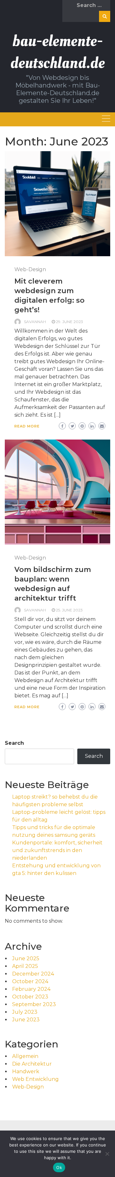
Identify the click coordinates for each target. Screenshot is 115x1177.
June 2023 (26, 1020)
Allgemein (25, 1056)
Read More (27, 426)
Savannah (35, 321)
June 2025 (25, 958)
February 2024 (31, 989)
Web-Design (30, 269)
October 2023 (30, 997)
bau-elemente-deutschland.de (57, 52)
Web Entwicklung (35, 1079)
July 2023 (24, 1012)
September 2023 (34, 1004)
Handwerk (25, 1071)
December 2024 (33, 974)
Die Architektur (32, 1064)
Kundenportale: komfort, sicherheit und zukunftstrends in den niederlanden (57, 850)
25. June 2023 (69, 610)
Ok (59, 1167)
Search (14, 743)
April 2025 (25, 966)
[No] (107, 1154)
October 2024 (30, 981)
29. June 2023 (69, 321)
